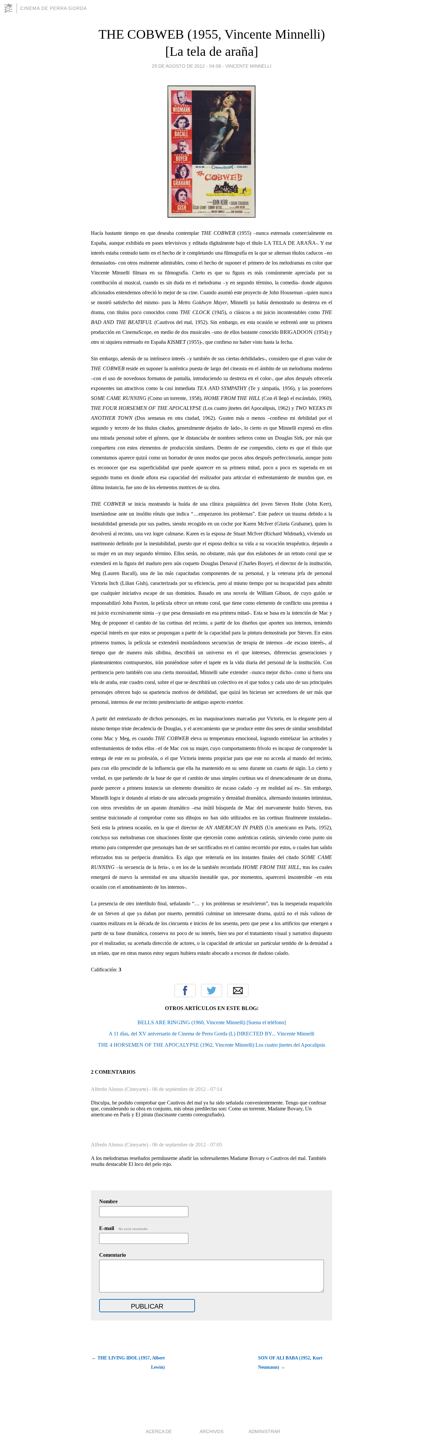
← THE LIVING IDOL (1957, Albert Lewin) (128, 1362)
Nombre (108, 1201)
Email (238, 990)
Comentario (112, 1255)
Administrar (264, 1431)
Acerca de (159, 1431)
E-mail (123, 1228)
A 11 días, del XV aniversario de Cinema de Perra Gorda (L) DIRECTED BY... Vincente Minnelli (211, 1033)
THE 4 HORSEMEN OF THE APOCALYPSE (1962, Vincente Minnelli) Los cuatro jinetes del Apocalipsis (211, 1045)
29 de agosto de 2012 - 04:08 (186, 66)
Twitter (211, 990)
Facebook (185, 990)
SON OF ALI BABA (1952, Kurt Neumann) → (290, 1362)
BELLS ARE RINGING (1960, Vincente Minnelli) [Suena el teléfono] (211, 1022)
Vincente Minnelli (248, 66)
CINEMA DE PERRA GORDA (53, 8)
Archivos (211, 1431)
